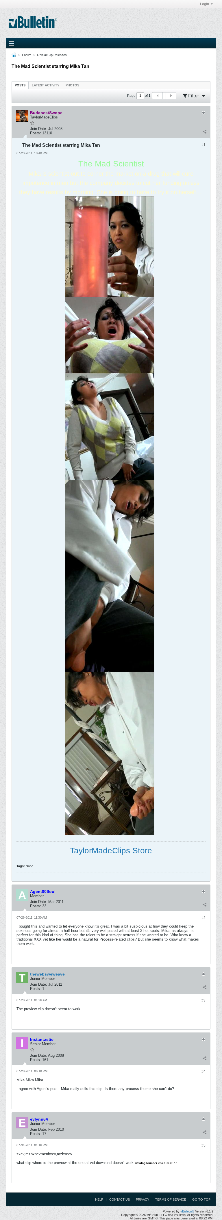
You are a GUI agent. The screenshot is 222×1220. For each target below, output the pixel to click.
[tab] (20, 85)
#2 (203, 918)
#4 (203, 1071)
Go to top (201, 1199)
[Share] (204, 132)
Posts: (35, 133)
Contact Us (119, 1199)
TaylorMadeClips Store (111, 850)
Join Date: (38, 129)
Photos (72, 85)
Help (99, 1199)
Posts (20, 85)
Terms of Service (170, 1199)
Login (204, 4)
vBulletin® (187, 1211)
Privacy (142, 1199)
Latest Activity (45, 85)
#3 (203, 1000)
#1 (203, 145)
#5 (203, 1145)
